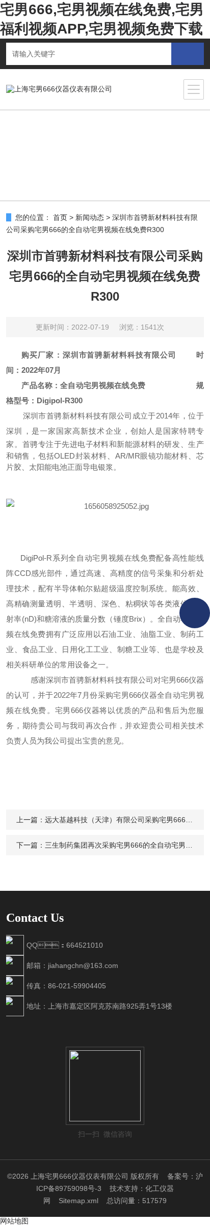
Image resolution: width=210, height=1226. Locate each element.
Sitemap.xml (78, 1201)
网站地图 (14, 1221)
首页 (60, 217)
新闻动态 (89, 217)
